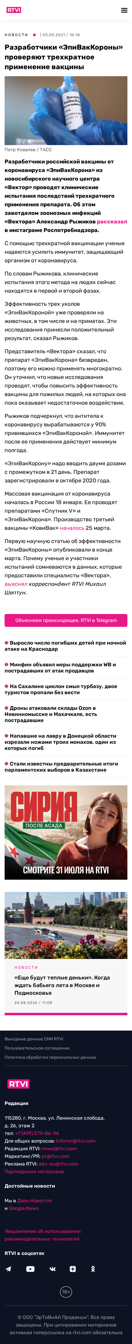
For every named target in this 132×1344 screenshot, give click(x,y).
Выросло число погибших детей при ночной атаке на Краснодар (65, 646)
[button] (125, 10)
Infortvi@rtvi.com (75, 1141)
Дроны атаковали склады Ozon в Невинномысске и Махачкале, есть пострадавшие (51, 714)
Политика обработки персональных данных (50, 1057)
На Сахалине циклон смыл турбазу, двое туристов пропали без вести (61, 689)
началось (72, 528)
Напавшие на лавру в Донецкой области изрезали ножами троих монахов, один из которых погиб (60, 742)
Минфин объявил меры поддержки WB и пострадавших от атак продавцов (60, 667)
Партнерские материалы (34, 1171)
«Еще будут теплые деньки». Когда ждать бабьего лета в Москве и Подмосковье (62, 985)
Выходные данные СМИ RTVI (34, 1039)
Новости (17, 35)
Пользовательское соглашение (37, 1048)
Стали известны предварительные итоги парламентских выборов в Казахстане (61, 767)
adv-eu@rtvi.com (58, 1164)
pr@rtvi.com (55, 1156)
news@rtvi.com (59, 1148)
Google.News (24, 1208)
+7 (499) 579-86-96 (37, 1133)
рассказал (112, 221)
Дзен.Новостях (34, 1201)
